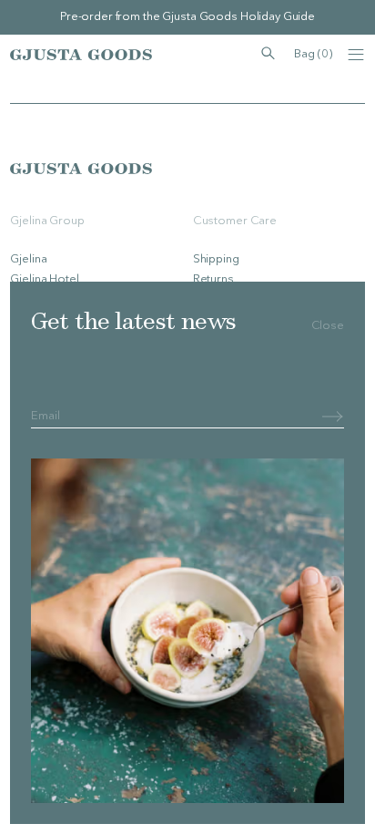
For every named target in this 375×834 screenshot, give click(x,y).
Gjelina (28, 259)
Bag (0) (312, 54)
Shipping (216, 259)
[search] (268, 53)
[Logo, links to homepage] (81, 54)
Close (327, 326)
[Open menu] (356, 54)
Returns (213, 279)
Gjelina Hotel (44, 279)
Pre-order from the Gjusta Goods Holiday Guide (187, 17)
